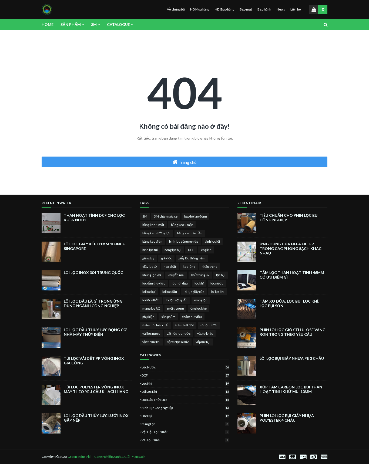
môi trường (175, 308)
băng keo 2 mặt (182, 225)
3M (144, 216)
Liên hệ (295, 9)
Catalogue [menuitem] (118, 24)
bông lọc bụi (173, 250)
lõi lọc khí (217, 292)
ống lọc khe (198, 308)
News (281, 9)
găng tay (148, 258)
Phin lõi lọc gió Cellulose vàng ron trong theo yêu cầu (293, 332)
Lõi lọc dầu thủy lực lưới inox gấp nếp (96, 417)
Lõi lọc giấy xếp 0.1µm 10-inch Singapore (95, 246)
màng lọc (200, 300)
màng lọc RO (151, 308)
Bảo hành (264, 9)
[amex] (323, 457)
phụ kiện (148, 317)
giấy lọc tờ (149, 267)
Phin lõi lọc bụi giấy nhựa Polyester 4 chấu (287, 417)
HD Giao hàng (224, 9)
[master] (292, 457)
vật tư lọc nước (178, 342)
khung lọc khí (151, 275)
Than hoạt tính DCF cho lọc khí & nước (94, 217)
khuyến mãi (176, 275)
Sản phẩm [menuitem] (71, 24)
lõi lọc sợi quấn (176, 300)
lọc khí (199, 283)
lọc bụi (220, 275)
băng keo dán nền (189, 233)
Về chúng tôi (176, 9)
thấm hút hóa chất (155, 325)
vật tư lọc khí (151, 342)
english (206, 250)
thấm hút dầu (192, 317)
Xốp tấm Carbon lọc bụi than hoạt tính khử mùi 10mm (291, 389)
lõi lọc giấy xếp (194, 292)
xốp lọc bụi (203, 342)
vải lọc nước (151, 333)
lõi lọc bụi (149, 292)
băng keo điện (152, 241)
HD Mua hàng (199, 9)
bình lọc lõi (212, 241)
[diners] (313, 457)
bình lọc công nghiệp (183, 241)
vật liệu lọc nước (178, 333)
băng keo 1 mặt (153, 225)
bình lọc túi (150, 250)
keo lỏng (189, 267)
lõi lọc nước (150, 300)
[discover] (303, 457)
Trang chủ (187, 162)
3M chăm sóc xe (165, 216)
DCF (191, 250)
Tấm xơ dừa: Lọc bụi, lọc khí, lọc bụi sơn (289, 303)
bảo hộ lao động (195, 216)
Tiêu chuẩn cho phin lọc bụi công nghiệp (289, 217)
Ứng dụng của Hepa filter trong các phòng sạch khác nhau (290, 248)
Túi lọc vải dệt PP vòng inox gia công (94, 360)
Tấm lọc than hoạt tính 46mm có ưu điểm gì (292, 274)
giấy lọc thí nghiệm (192, 258)
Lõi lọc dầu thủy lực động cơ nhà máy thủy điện (95, 332)
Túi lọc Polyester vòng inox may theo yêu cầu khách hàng (96, 389)
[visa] (282, 457)
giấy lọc (166, 258)
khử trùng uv (200, 275)
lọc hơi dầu (180, 283)
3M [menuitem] (94, 24)
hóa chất (170, 267)
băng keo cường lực (156, 233)
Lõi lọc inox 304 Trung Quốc (93, 272)
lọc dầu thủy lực (153, 283)
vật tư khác (205, 333)
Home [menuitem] (47, 24)
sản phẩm (168, 317)
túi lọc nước (208, 325)
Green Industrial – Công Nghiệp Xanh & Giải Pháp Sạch (106, 457)
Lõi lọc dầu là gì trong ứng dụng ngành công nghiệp (93, 303)
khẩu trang (209, 267)
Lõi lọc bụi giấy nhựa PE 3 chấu (292, 358)
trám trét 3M (184, 325)
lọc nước (216, 283)
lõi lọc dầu (169, 292)
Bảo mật (246, 9)
